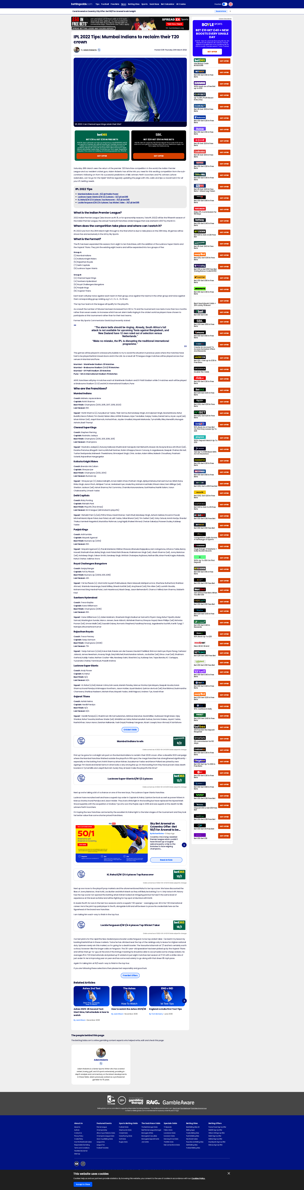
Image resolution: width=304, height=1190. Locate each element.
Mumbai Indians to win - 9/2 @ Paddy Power (98, 194)
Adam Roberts (90, 50)
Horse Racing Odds (125, 1136)
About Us (77, 1127)
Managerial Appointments (150, 1139)
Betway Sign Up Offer (215, 1145)
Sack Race (154, 4)
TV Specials (168, 1127)
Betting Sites (134, 4)
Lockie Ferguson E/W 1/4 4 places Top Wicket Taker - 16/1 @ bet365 (108, 202)
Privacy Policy (78, 1136)
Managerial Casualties (149, 1136)
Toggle (224, 4)
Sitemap (77, 1154)
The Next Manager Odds (149, 1127)
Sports (144, 4)
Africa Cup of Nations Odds (106, 1133)
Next (184, 845)
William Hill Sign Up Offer (217, 1133)
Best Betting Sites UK (193, 1127)
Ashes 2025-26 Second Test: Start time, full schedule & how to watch (91, 1012)
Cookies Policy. (198, 1178)
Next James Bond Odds (172, 1145)
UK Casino (181, 4)
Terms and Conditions (81, 1148)
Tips (97, 4)
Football (105, 4)
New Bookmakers (192, 1139)
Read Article (221, 11)
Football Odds (123, 1127)
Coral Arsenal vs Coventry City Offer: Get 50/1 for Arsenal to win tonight (104, 11)
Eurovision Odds (169, 1136)
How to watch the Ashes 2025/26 (128, 1008)
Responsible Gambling (82, 1145)
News (123, 4)
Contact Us (78, 1133)
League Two (101, 1145)
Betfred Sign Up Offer (215, 1139)
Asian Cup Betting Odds (105, 1139)
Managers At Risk (147, 1133)
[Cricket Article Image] (91, 996)
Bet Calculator (167, 4)
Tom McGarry (157, 1014)
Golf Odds (122, 1139)
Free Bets (115, 4)
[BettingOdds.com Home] (81, 4)
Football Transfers (103, 1148)
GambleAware (185, 1108)
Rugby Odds (123, 1142)
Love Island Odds (169, 1133)
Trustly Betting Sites (192, 1133)
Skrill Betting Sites (191, 1145)
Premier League (102, 1127)
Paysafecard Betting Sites (194, 1142)
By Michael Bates (157, 833)
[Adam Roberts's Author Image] (101, 1053)
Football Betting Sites (193, 1148)
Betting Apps (190, 1130)
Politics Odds (168, 1130)
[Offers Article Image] (112, 842)
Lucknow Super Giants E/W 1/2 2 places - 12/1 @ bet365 (103, 196)
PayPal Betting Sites (192, 1136)
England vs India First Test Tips (165, 1008)
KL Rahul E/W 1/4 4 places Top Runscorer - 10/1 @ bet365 (104, 199)
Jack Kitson (80, 1020)
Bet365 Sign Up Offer (215, 1130)
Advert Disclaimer (225, 18)
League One (101, 1142)
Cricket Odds (123, 1133)
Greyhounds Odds (125, 1130)
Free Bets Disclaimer (80, 1151)
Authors (76, 1130)
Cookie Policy (78, 1139)
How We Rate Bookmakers (83, 1142)
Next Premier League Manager (151, 1130)
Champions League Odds (105, 1136)
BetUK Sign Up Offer (215, 1136)
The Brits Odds (168, 1142)
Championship (102, 1130)
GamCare (176, 1108)
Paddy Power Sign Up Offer (217, 1127)
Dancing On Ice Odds (171, 1139)
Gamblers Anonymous (199, 1108)
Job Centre (145, 1142)
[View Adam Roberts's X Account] (99, 49)
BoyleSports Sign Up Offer (217, 1142)
